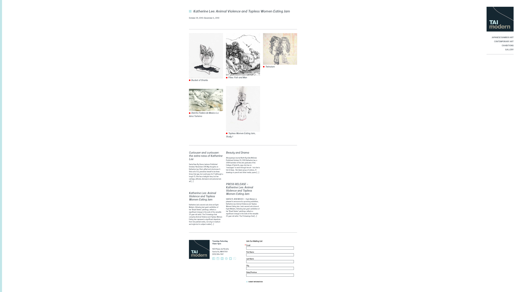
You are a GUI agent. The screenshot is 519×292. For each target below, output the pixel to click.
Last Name (250, 259)
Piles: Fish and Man (237, 78)
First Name (250, 252)
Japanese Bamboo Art (503, 37)
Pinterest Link (226, 258)
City (247, 266)
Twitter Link (230, 258)
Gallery (509, 50)
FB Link (213, 258)
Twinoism (270, 67)
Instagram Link (218, 258)
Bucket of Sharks (199, 80)
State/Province (251, 272)
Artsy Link (234, 258)
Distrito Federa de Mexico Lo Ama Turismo (204, 114)
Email (248, 245)
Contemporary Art (504, 42)
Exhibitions (508, 46)
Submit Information (255, 282)
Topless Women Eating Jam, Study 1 (240, 135)
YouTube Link (222, 258)
